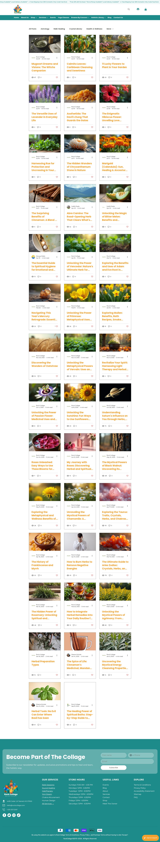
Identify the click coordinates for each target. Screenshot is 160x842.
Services (106, 794)
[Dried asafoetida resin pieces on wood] (80, 94)
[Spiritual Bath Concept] (45, 243)
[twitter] (9, 815)
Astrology (45, 29)
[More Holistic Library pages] (104, 17)
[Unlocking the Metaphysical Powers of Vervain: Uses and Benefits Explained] (80, 343)
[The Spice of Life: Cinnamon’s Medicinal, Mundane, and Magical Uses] (80, 641)
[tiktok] (18, 815)
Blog (105, 788)
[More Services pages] (47, 17)
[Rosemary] (45, 592)
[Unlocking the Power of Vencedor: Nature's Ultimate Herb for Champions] (80, 243)
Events (106, 785)
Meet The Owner (110, 804)
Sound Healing (48, 788)
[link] (146, 9)
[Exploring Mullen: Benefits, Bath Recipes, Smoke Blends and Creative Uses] (115, 293)
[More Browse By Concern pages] (88, 17)
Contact (106, 797)
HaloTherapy (47, 791)
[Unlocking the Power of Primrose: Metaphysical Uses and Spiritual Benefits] (80, 293)
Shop (105, 800)
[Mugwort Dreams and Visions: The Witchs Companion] (45, 44)
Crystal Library (75, 29)
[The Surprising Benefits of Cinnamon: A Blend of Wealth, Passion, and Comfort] (45, 193)
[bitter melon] (115, 193)
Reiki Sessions (48, 785)
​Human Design (48, 800)
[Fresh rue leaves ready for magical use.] (45, 143)
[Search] (129, 9)
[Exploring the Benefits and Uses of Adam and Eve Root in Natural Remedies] (115, 243)
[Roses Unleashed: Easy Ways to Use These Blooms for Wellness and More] (45, 442)
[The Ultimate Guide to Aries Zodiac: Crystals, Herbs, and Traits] (115, 542)
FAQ (135, 797)
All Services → (48, 804)
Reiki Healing (59, 29)
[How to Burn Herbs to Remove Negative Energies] (80, 542)
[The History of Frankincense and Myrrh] (45, 542)
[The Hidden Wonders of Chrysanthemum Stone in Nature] (80, 143)
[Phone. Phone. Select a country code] (132, 755)
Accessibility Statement (144, 791)
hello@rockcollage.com (16, 805)
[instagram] (14, 815)
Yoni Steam (47, 794)
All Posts (32, 29)
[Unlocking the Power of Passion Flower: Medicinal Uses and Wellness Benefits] (45, 392)
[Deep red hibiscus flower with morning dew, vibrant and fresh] (115, 94)
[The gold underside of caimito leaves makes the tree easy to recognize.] (80, 44)
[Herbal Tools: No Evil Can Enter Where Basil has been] (45, 691)
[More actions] (57, 57)
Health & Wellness (94, 29)
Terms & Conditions (142, 785)
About (105, 791)
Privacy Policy (140, 788)
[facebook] (4, 815)
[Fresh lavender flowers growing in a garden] (45, 94)
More (109, 29)
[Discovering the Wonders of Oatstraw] (45, 343)
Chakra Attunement (51, 797)
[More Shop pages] (36, 17)
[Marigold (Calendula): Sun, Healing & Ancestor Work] (115, 143)
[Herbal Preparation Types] (45, 641)
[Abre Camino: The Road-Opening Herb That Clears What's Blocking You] (80, 193)
